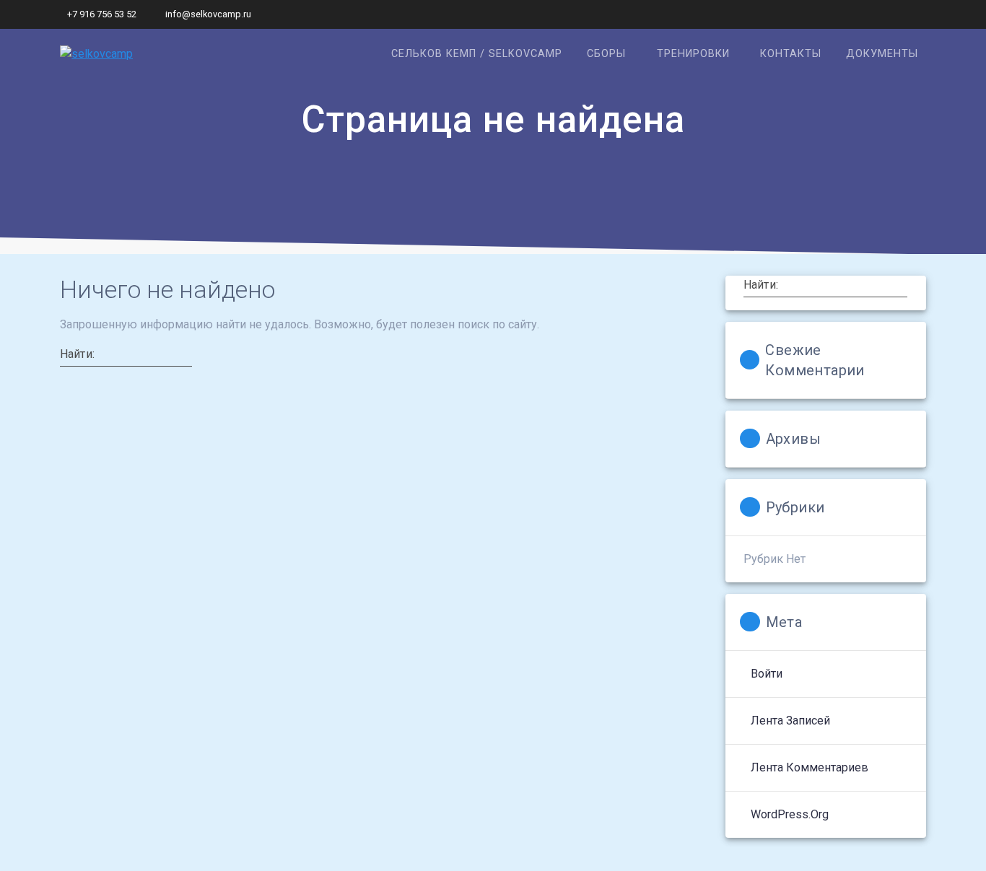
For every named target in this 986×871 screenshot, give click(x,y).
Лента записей (790, 720)
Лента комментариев (809, 767)
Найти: (77, 353)
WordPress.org (790, 814)
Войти (766, 673)
